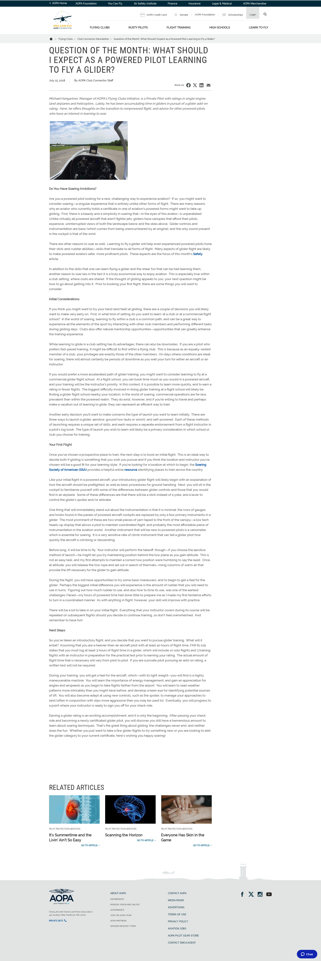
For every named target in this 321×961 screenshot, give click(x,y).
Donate (183, 14)
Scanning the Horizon (123, 835)
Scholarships (235, 14)
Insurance (194, 3)
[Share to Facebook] (188, 85)
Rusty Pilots (138, 27)
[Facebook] (243, 894)
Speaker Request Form (123, 926)
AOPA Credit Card (156, 14)
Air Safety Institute (145, 3)
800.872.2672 (56, 920)
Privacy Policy (178, 921)
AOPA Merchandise (254, 3)
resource (130, 469)
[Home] (53, 39)
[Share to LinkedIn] (201, 85)
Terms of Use (177, 914)
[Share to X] (195, 85)
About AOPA (118, 893)
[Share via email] (208, 85)
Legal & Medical (222, 3)
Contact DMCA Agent (182, 942)
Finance (172, 3)
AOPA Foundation (86, 3)
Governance (117, 910)
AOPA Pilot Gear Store (183, 935)
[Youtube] (269, 894)
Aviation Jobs (177, 928)
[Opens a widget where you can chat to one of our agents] (307, 954)
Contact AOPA (177, 893)
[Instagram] (261, 894)
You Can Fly (115, 3)
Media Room (176, 900)
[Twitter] (252, 894)
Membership (117, 899)
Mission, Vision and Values (125, 904)
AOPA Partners (118, 921)
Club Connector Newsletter (93, 39)
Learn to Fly (258, 27)
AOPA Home (59, 3)
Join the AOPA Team (121, 915)
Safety (197, 254)
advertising (176, 907)
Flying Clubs (100, 27)
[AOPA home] (62, 32)
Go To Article (89, 845)
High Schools (219, 27)
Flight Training (179, 27)
